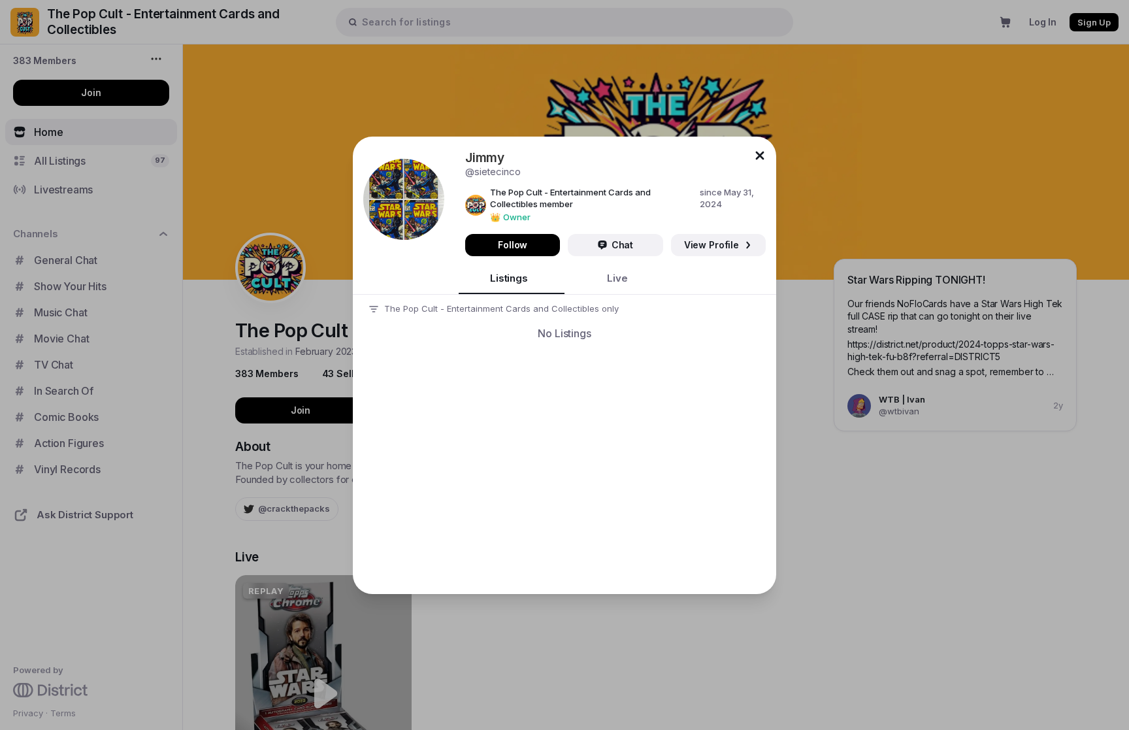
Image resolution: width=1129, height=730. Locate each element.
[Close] (760, 155)
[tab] (511, 278)
